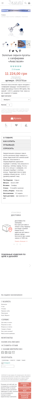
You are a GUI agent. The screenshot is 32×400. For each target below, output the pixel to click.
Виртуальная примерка (8, 333)
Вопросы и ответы (6, 327)
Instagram (7, 363)
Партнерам (4, 313)
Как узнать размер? (7, 331)
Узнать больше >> (21, 241)
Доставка (16, 215)
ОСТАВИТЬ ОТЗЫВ (9, 345)
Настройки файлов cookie (24, 396)
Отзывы (3, 308)
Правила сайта (5, 311)
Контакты (4, 304)
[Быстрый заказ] (6, 125)
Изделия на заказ (6, 324)
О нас (3, 306)
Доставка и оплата (6, 322)
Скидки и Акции (6, 329)
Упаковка (16, 212)
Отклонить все (24, 390)
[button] (14, 44)
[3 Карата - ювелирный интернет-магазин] (16, 2)
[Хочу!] (16, 125)
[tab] (16, 137)
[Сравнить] (26, 125)
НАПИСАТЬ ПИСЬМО (10, 342)
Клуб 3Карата (5, 315)
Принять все (25, 385)
